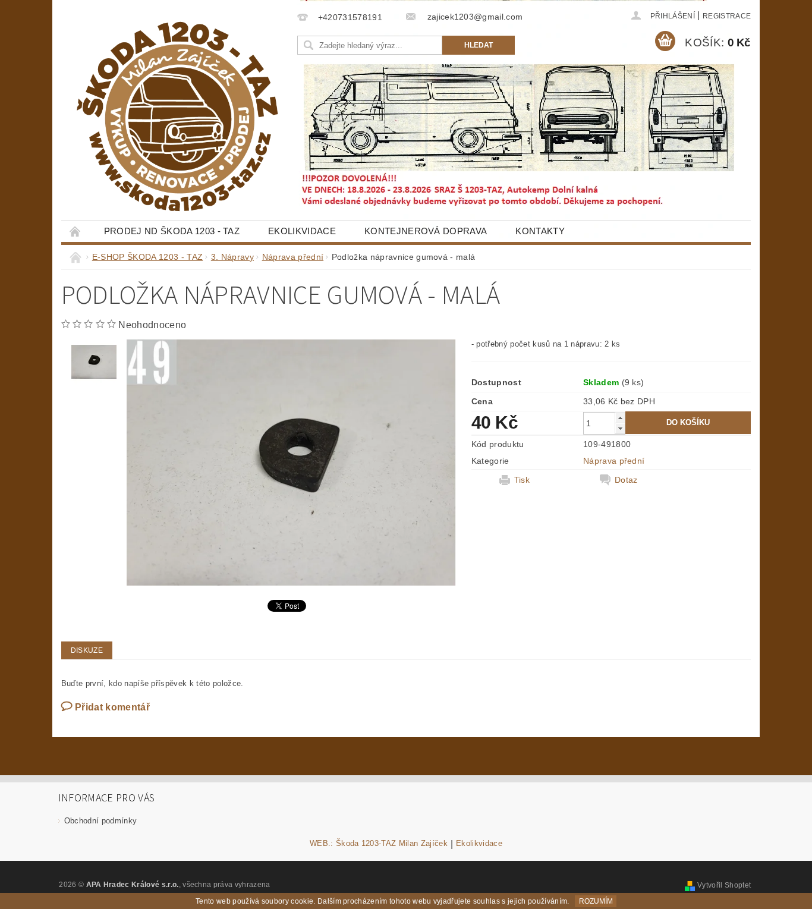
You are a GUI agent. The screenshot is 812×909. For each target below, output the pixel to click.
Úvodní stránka (75, 231)
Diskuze (87, 650)
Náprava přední (613, 460)
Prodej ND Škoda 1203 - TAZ (172, 231)
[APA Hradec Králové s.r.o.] (177, 117)
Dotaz (626, 480)
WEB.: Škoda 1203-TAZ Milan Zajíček (379, 843)
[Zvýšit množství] (620, 417)
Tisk (522, 480)
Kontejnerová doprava (425, 231)
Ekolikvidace (302, 231)
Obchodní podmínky (100, 820)
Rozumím (596, 901)
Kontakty (540, 231)
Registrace (727, 16)
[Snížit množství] (620, 428)
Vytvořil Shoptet (724, 885)
